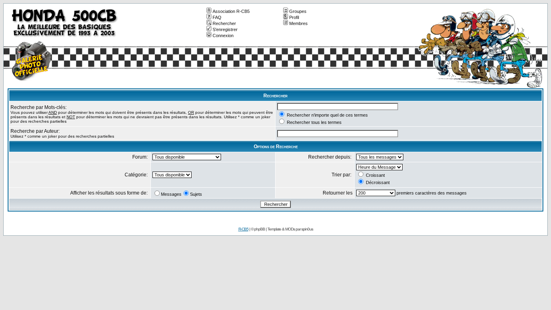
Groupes (298, 11)
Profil (294, 17)
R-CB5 (243, 229)
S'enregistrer (225, 29)
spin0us (307, 229)
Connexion (223, 35)
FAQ (217, 17)
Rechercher (224, 23)
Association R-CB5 (231, 11)
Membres (298, 23)
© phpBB (258, 229)
